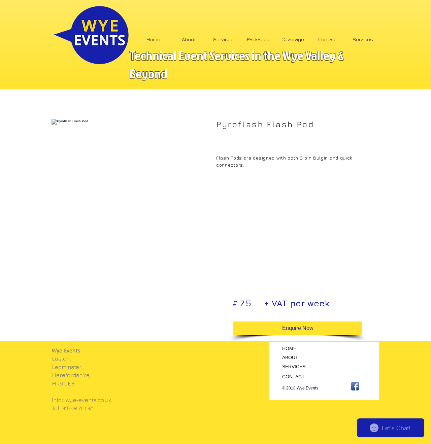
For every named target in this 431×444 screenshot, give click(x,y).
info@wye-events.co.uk (81, 400)
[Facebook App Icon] (355, 386)
